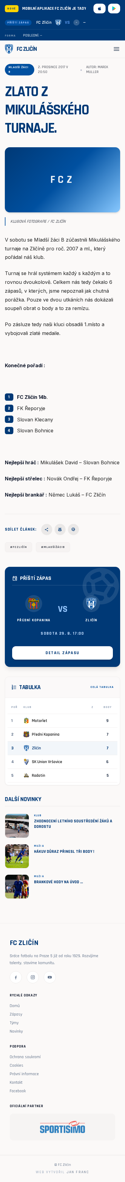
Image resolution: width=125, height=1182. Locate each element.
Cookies (16, 1065)
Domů (15, 1006)
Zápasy (16, 1014)
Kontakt (16, 1082)
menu (116, 49)
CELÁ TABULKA (102, 687)
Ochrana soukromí (25, 1057)
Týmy (14, 1023)
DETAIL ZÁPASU (62, 653)
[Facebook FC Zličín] (16, 977)
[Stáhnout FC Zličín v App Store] (99, 8)
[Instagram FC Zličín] (33, 977)
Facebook (18, 1091)
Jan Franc (78, 1172)
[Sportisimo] (62, 1127)
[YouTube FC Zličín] (50, 977)
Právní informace (24, 1074)
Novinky (16, 1031)
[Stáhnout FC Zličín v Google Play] (114, 8)
